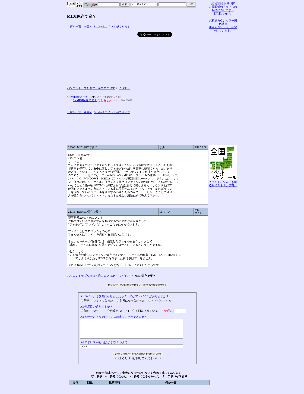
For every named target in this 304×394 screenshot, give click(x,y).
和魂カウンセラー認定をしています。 (223, 29)
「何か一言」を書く (79, 26)
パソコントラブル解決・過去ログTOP (91, 88)
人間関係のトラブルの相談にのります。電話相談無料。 (223, 10)
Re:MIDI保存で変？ (85, 100)
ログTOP (124, 88)
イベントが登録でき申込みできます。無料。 (223, 184)
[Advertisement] (102, 56)
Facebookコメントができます (112, 26)
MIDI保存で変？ (81, 96)
